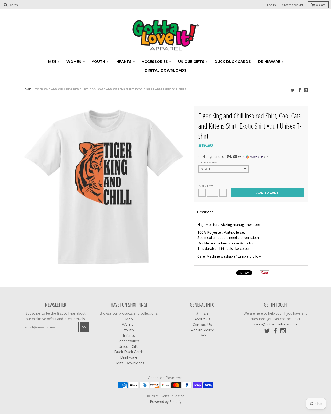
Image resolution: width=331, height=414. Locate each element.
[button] (251, 156)
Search (202, 313)
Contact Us (202, 325)
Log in (271, 5)
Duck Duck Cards (232, 61)
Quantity (205, 186)
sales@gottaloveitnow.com (275, 324)
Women (73, 61)
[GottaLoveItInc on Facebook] (299, 89)
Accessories (155, 61)
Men (52, 61)
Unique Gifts (191, 61)
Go (84, 326)
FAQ (202, 335)
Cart (320, 5)
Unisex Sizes (207, 162)
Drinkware (269, 61)
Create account (292, 5)
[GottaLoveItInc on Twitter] (293, 89)
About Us (202, 319)
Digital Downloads (166, 70)
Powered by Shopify (165, 401)
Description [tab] (205, 212)
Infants (123, 61)
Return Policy (202, 330)
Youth (98, 61)
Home (27, 89)
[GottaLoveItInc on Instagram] (306, 89)
